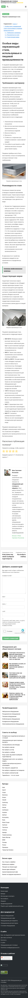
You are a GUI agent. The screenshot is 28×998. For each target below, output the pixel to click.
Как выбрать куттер (8, 749)
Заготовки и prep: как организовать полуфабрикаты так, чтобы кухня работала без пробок (17, 675)
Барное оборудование (7, 915)
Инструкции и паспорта (7, 896)
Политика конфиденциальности (10, 947)
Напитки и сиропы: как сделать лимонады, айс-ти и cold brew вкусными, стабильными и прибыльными (17, 696)
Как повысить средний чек (10, 768)
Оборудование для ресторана (9, 923)
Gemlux (4, 805)
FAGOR (4, 800)
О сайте (3, 942)
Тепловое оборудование (9, 716)
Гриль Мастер (6, 837)
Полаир (4, 842)
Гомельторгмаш (7, 835)
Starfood (4, 825)
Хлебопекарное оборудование (11, 719)
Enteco (4, 797)
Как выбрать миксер (8, 747)
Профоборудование (6, 903)
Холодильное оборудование (10, 721)
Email (4, 604)
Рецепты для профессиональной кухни (12, 906)
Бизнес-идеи (4, 891)
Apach (4, 790)
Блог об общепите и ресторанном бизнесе (13, 935)
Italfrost (4, 815)
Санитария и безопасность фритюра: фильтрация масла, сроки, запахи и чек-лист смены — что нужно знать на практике (17, 656)
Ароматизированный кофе (10, 872)
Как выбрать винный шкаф (10, 773)
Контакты (3, 940)
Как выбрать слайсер (8, 752)
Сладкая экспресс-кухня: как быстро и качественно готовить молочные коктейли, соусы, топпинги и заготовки (17, 685)
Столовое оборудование (8, 925)
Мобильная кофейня (8, 864)
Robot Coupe (5, 822)
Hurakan (4, 812)
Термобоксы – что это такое (10, 775)
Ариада (4, 832)
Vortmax (4, 830)
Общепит (3, 901)
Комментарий (7, 575)
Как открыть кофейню (8, 862)
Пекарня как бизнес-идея (9, 867)
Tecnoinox (5, 827)
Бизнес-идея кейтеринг (9, 869)
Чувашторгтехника (7, 850)
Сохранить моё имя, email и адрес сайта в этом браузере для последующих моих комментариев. (13, 623)
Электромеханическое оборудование (13, 724)
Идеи (3, 6)
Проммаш (5, 847)
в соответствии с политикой (7, 986)
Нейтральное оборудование (10, 711)
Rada (3, 820)
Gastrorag (5, 802)
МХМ (3, 840)
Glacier (4, 807)
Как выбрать (6, 14)
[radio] (3, 451)
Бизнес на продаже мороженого (11, 874)
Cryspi (4, 792)
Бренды (3, 893)
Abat (3, 787)
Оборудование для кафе (8, 918)
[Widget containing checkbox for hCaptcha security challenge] (14, 631)
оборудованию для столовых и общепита (17, 486)
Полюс (4, 845)
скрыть (15, 24)
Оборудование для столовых (9, 1)
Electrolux (5, 795)
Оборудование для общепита (9, 920)
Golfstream (5, 810)
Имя (4, 596)
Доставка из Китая (6, 937)
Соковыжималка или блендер (11, 744)
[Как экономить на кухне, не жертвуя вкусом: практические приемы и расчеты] (5, 664)
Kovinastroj (5, 817)
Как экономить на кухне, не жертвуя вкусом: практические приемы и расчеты (17, 666)
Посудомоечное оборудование (11, 714)
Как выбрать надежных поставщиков (13, 770)
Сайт (3, 611)
